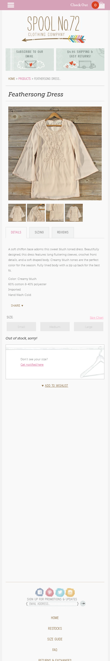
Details (16, 232)
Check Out (79, 5)
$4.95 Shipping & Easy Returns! (80, 54)
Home (55, 618)
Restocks (55, 629)
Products (24, 78)
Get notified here (32, 364)
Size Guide (54, 639)
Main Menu (10, 5)
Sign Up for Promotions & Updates (52, 599)
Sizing (39, 232)
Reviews (63, 232)
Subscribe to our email (29, 54)
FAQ (54, 650)
